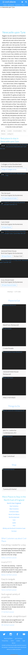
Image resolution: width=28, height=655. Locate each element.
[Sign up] (22, 2)
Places (5, 5)
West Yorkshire (14, 509)
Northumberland (14, 517)
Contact (18, 640)
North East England (14, 503)
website (5, 647)
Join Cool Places (18, 638)
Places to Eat (14, 300)
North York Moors (14, 514)
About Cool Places (8, 638)
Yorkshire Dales (14, 512)
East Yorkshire (14, 506)
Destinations (11, 5)
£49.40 (3, 146)
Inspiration (18, 5)
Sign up (13, 643)
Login (24, 640)
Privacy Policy (5, 640)
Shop (14, 465)
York (14, 520)
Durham (14, 531)
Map (4, 131)
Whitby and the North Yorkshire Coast (14, 528)
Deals (23, 5)
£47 (2, 203)
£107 (2, 232)
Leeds (14, 523)
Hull (14, 525)
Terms (12, 640)
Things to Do (14, 406)
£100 (2, 175)
